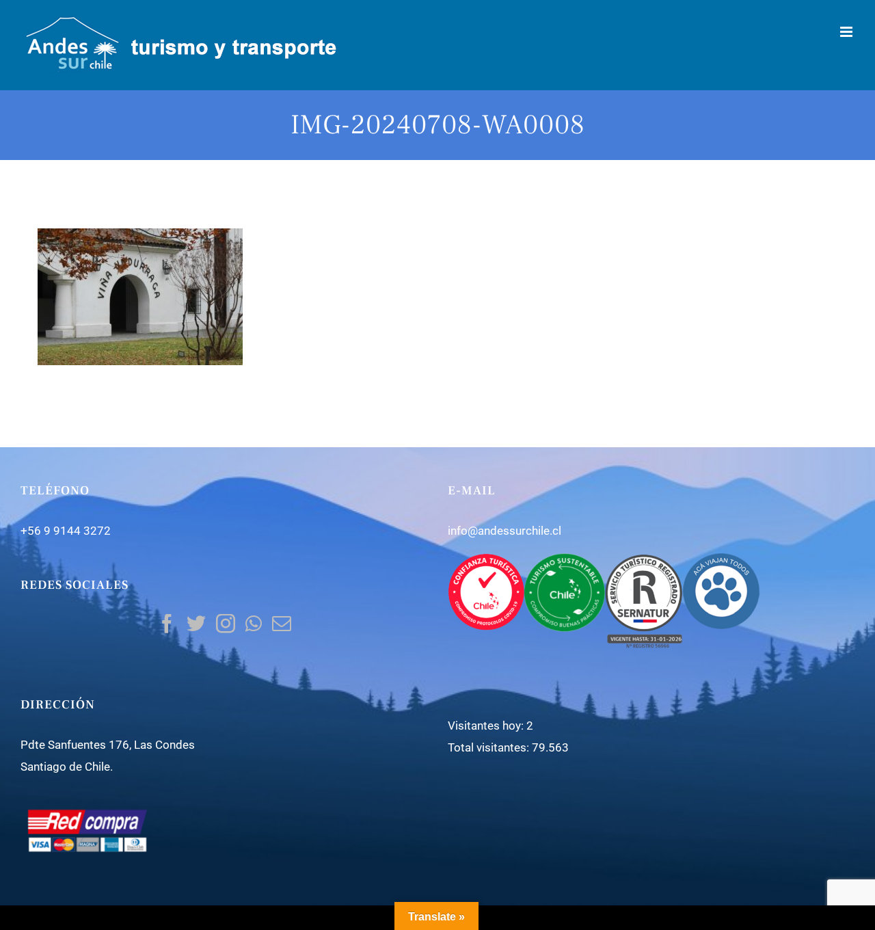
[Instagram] (225, 623)
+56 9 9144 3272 (66, 530)
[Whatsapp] (253, 623)
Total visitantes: (490, 747)
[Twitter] (196, 623)
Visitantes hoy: (487, 725)
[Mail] (281, 623)
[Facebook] (166, 623)
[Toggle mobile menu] (847, 32)
